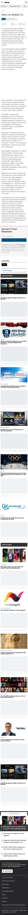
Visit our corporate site (14, 866)
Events (3, 10)
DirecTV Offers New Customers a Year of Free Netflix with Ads (14, 848)
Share (5, 24)
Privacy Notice (22, 246)
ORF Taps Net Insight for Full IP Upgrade (13, 834)
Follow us (15, 24)
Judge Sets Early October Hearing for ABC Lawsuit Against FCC (14, 841)
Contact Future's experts (8, 881)
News (3, 19)
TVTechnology (11, 18)
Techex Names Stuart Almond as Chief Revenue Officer (14, 855)
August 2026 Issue (15, 6)
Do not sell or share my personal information (13, 905)
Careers (4, 894)
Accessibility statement (8, 891)
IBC (25, 6)
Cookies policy (5, 887)
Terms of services (20, 244)
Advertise (4, 901)
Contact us (4, 898)
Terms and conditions (7, 877)
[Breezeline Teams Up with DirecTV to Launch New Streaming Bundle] (14, 823)
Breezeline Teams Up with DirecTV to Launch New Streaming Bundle (14, 828)
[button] (2, 2)
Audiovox (5, 179)
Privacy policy (5, 884)
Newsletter (23, 24)
